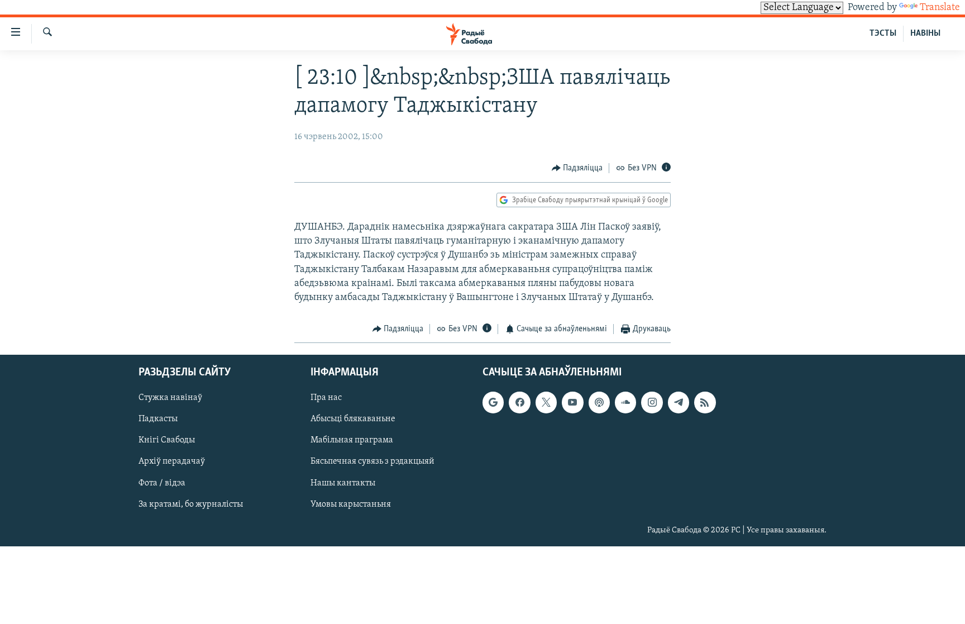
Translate (940, 8)
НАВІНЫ (925, 33)
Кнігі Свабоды (166, 440)
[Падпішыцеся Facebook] (519, 402)
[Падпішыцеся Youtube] (572, 402)
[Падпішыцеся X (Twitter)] (546, 402)
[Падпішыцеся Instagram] (651, 402)
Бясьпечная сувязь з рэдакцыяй (372, 461)
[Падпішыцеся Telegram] (678, 402)
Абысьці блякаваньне (352, 419)
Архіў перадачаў (171, 461)
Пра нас (326, 397)
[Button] (577, 168)
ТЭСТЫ (883, 33)
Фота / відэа (161, 482)
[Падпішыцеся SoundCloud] (625, 402)
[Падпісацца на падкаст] (599, 402)
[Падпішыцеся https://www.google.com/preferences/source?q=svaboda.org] (493, 402)
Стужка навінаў (170, 397)
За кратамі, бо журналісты (190, 503)
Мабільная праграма (351, 440)
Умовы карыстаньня (350, 503)
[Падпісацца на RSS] (704, 402)
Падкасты (158, 419)
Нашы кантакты (342, 482)
